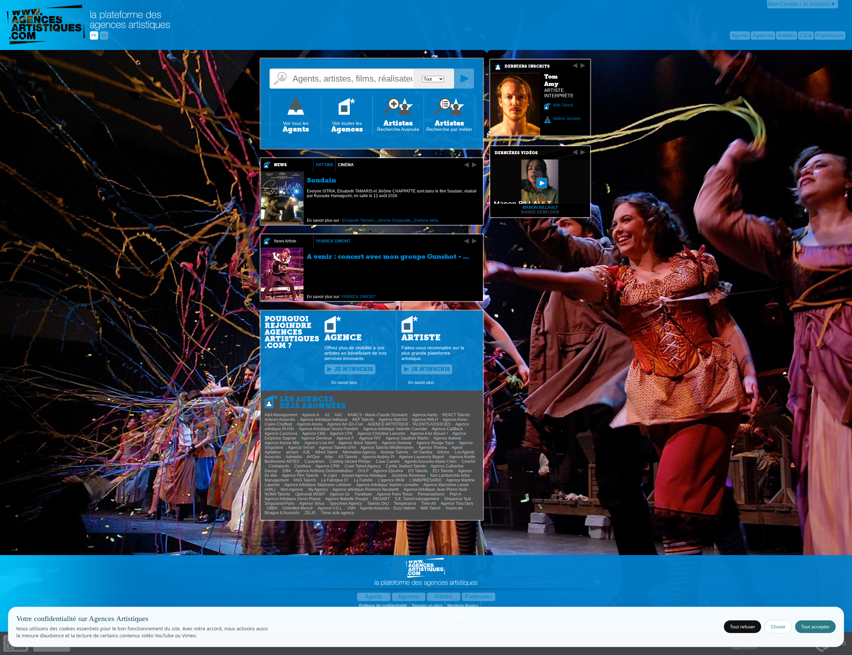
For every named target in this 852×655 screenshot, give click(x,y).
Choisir (778, 626)
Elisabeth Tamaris (358, 220)
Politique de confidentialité (383, 605)
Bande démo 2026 (540, 212)
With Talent (563, 105)
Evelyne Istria (426, 220)
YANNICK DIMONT (333, 241)
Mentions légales (463, 605)
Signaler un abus (428, 605)
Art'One (324, 165)
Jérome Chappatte (394, 220)
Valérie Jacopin (567, 118)
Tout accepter (815, 626)
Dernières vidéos (516, 153)
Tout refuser (742, 626)
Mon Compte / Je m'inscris (799, 4)
